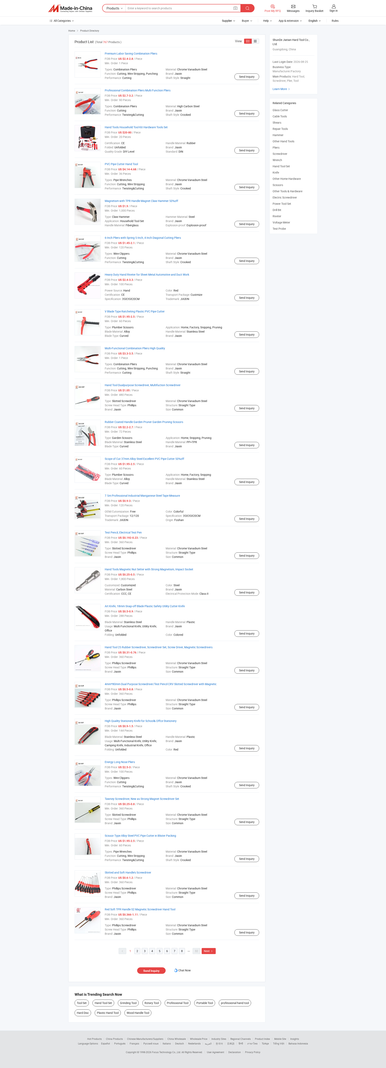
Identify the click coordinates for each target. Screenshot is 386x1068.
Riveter (277, 216)
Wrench (277, 160)
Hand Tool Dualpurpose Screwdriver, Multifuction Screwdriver (143, 385)
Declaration (234, 1052)
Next (209, 951)
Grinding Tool (128, 1003)
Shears (277, 122)
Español (105, 1043)
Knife (276, 172)
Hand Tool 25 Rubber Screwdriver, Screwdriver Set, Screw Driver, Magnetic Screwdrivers (159, 647)
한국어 (219, 1043)
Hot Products (94, 1038)
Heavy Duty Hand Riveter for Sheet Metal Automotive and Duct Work (147, 274)
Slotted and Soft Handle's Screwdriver (128, 872)
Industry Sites (218, 1038)
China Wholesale (176, 1038)
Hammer (278, 135)
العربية (208, 1043)
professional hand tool (235, 1003)
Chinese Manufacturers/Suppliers (145, 1038)
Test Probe (279, 229)
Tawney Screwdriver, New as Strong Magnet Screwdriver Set (142, 799)
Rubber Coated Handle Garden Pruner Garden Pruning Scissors (144, 422)
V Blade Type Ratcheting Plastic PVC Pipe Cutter (135, 311)
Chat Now (184, 970)
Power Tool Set (282, 204)
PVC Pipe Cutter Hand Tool (121, 164)
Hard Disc (83, 1013)
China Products (114, 1038)
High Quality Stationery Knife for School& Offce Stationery (141, 721)
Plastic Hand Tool (108, 1013)
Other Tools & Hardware (287, 191)
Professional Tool (177, 1003)
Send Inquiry (247, 77)
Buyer (245, 21)
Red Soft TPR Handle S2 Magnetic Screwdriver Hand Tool (140, 909)
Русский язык (150, 1043)
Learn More (282, 89)
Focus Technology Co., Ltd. (167, 1052)
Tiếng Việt (278, 1043)
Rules (335, 21)
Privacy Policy (252, 1052)
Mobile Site (280, 1038)
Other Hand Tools (283, 141)
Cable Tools (280, 116)
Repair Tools (280, 129)
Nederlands (194, 1043)
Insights (294, 1038)
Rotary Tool (152, 1003)
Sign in (334, 10)
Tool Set (82, 1003)
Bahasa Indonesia (298, 1043)
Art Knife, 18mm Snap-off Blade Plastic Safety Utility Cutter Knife (145, 606)
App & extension (289, 21)
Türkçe (265, 1043)
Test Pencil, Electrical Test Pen (123, 532)
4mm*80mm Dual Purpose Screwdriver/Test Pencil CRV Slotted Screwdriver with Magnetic (161, 684)
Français (134, 1043)
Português (119, 1043)
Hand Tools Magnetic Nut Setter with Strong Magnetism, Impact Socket (149, 569)
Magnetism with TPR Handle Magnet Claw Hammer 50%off (141, 201)
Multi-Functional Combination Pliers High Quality (135, 348)
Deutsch (179, 1043)
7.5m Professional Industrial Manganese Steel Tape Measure (142, 495)
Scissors (278, 185)
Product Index (262, 1038)
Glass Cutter (280, 110)
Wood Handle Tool (138, 1013)
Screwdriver (280, 154)
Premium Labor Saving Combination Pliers (131, 53)
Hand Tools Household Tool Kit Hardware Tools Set (136, 127)
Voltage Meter (281, 222)
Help (266, 21)
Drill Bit (277, 210)
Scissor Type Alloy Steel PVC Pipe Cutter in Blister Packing (140, 835)
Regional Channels (240, 1038)
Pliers (276, 147)
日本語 (230, 1043)
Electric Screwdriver (285, 197)
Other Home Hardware (287, 179)
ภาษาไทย (252, 1043)
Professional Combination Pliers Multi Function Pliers (137, 90)
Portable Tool (204, 1003)
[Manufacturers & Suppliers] (70, 8)
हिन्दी (241, 1043)
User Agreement (215, 1052)
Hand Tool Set (103, 1003)
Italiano (167, 1043)
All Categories (62, 21)
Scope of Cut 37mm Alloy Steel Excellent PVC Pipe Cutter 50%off (144, 459)
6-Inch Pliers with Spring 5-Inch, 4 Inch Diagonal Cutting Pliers (143, 238)
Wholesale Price (198, 1038)
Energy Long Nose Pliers (120, 762)
